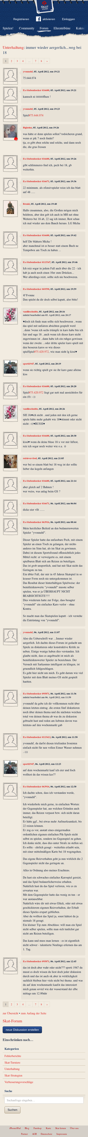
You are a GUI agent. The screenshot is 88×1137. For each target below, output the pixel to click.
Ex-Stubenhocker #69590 (36, 289)
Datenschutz (46, 1133)
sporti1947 (28, 363)
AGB (34, 1133)
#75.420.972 (41, 351)
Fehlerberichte (13, 1056)
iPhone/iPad (15, 1128)
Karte (48, 1128)
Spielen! (8, 28)
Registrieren (21, 19)
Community (26, 28)
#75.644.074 (36, 115)
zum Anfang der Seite (33, 1013)
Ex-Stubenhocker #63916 (36, 522)
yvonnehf (28, 71)
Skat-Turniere (12, 1062)
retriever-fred (30, 458)
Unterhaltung (13, 47)
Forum (44, 28)
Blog (27, 1128)
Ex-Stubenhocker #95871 (36, 693)
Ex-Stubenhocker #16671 (36, 181)
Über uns (74, 1128)
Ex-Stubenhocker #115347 (37, 262)
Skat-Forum (12, 1021)
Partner (24, 1133)
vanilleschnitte (30, 311)
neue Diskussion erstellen (22, 1029)
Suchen (12, 1109)
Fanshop (38, 1128)
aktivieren (49, 19)
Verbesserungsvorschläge (19, 1082)
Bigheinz (27, 127)
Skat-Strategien (13, 1075)
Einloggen (68, 19)
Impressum (61, 1133)
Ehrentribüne (62, 28)
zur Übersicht (10, 1013)
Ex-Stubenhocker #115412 (37, 737)
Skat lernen (60, 1128)
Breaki (26, 204)
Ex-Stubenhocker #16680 (36, 90)
